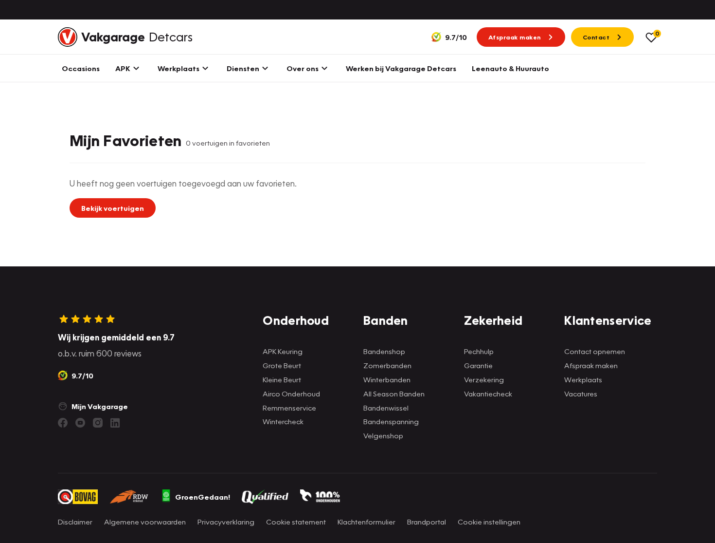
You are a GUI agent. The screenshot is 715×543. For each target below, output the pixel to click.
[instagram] (98, 423)
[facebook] (63, 423)
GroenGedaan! (202, 496)
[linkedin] (115, 423)
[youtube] (80, 423)
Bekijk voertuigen (112, 208)
